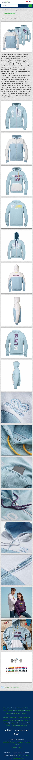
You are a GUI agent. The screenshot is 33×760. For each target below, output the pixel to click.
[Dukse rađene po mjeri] (16, 37)
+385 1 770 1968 (23, 755)
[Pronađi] (19, 5)
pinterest (27, 742)
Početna (6, 10)
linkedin (12, 742)
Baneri (27, 720)
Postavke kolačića (22, 708)
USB (21, 720)
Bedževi (12, 723)
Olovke (20, 717)
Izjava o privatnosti (9, 708)
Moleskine (13, 717)
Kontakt (10, 710)
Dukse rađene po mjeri (9, 13)
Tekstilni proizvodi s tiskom (18, 10)
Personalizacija (19, 710)
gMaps (17, 744)
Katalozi (24, 713)
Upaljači (5, 717)
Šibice (14, 725)
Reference (16, 713)
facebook (6, 742)
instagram (20, 742)
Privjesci (6, 723)
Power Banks (21, 723)
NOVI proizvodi (22, 725)
